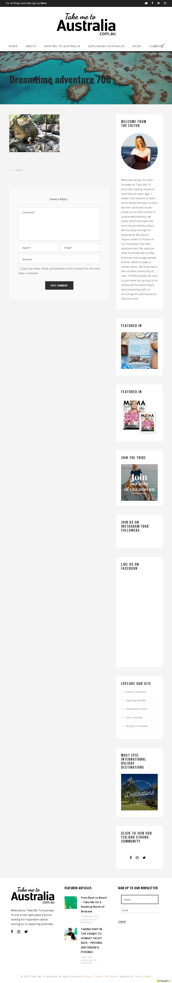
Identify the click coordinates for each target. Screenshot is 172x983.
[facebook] (152, 3)
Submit (121, 921)
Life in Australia (134, 717)
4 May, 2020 (87, 957)
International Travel (136, 708)
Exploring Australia (106, 46)
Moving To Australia (62, 46)
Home (13, 46)
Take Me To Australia (88, 921)
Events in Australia (136, 691)
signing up (147, 280)
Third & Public (143, 976)
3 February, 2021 (90, 916)
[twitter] (158, 3)
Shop (137, 46)
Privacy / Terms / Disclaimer (100, 976)
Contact (156, 46)
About (31, 46)
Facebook (150, 294)
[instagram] (165, 3)
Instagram (131, 294)
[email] (146, 3)
